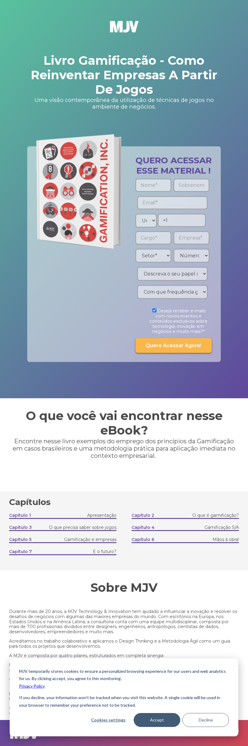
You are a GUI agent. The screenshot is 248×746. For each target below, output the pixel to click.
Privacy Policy (32, 686)
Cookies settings (108, 719)
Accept (157, 719)
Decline (206, 719)
